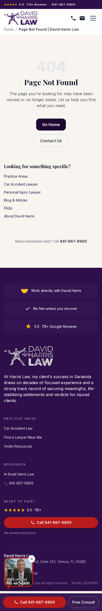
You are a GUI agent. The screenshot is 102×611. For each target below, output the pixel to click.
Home (9, 29)
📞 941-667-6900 (18, 483)
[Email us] (82, 18)
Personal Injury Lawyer (22, 192)
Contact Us (51, 140)
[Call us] (73, 18)
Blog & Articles (15, 200)
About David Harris (19, 216)
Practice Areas (16, 176)
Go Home (51, 124)
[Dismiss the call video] (31, 558)
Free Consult (83, 602)
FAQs (8, 208)
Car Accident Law (18, 428)
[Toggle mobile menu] (93, 18)
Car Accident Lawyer (21, 184)
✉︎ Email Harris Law (19, 474)
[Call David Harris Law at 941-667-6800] (18, 572)
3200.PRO (90, 583)
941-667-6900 (64, 4)
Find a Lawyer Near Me (23, 437)
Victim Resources (18, 446)
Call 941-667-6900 (54, 522)
